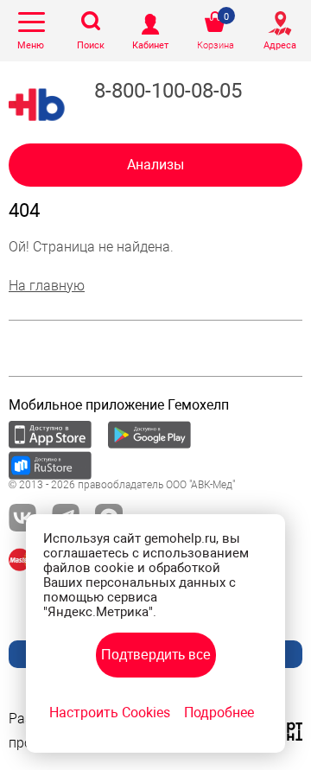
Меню (30, 45)
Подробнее (219, 712)
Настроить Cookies (109, 712)
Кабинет (150, 45)
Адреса (279, 45)
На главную (47, 285)
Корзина (215, 45)
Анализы (155, 164)
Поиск (91, 45)
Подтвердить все (156, 654)
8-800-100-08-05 (168, 91)
